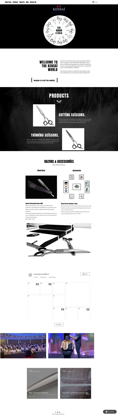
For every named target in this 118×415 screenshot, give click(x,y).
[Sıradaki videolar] (116, 346)
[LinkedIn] (59, 412)
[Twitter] (57, 412)
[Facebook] (55, 412)
